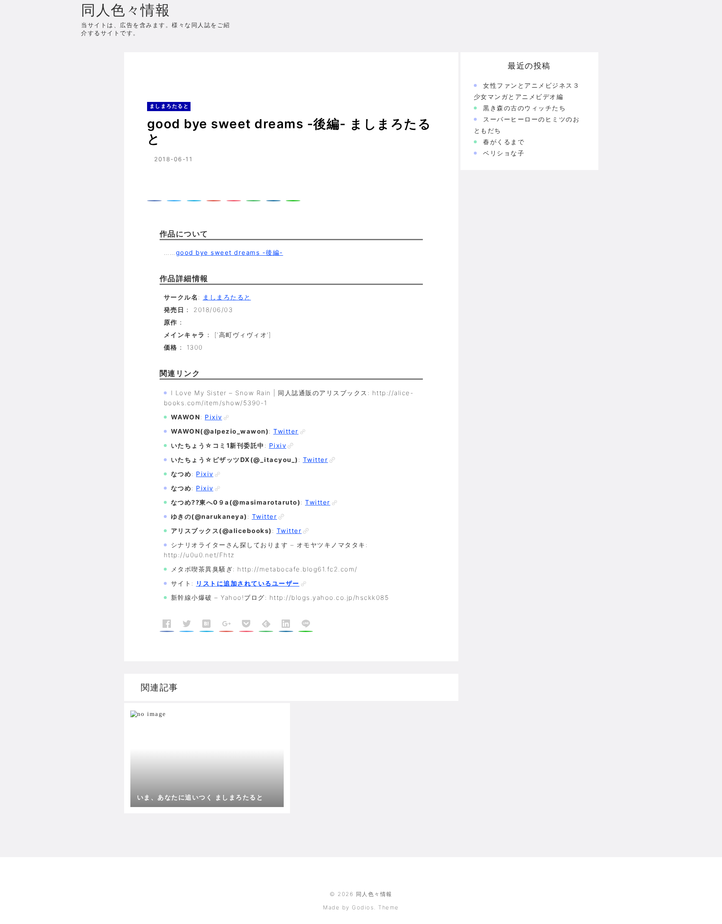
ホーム (146, 68)
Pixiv (213, 417)
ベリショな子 (503, 153)
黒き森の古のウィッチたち (524, 108)
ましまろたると (187, 68)
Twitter (286, 431)
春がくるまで (503, 142)
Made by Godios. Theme (361, 907)
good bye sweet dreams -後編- (229, 252)
